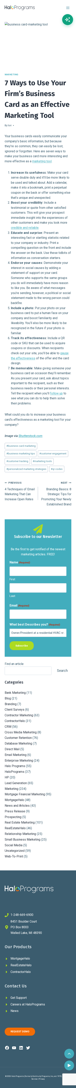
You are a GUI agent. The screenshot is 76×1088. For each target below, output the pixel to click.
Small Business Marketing (22, 839)
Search (62, 670)
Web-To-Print (14, 856)
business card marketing (21, 445)
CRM (8, 726)
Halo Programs (15, 766)
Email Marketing (16, 755)
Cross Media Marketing (21, 732)
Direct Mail (12, 749)
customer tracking (17, 461)
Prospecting (13, 817)
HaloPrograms (14, 772)
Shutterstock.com (30, 436)
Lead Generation (16, 783)
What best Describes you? (35, 624)
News (15, 1011)
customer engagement (52, 453)
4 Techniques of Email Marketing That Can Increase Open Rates (20, 491)
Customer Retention (18, 738)
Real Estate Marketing (20, 822)
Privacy (42, 1079)
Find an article (14, 664)
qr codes (57, 469)
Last (12, 596)
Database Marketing (18, 743)
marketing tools (42, 461)
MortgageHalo (14, 800)
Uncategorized (15, 851)
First (12, 579)
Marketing (11, 74)
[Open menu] (67, 8)
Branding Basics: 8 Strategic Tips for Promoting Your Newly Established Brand (56, 493)
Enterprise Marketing (19, 760)
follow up (56, 393)
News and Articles (17, 805)
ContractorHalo (15, 721)
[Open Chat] (67, 19)
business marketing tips (20, 453)
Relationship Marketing (20, 834)
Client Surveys (14, 709)
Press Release (15, 811)
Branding (11, 704)
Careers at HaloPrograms (28, 1004)
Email (19, 605)
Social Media (13, 845)
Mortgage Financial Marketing (25, 794)
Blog (8, 698)
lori (9, 125)
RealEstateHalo (15, 828)
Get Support (19, 998)
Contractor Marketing (19, 715)
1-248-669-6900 (22, 915)
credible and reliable (25, 228)
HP (7, 777)
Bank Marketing (15, 693)
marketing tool (42, 161)
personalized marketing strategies (26, 469)
